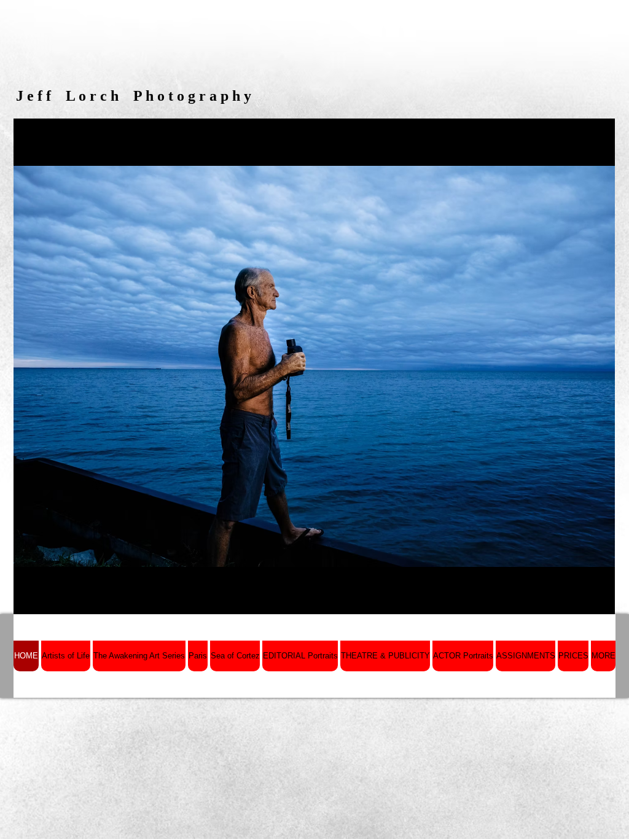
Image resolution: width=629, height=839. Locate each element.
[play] (585, 603)
